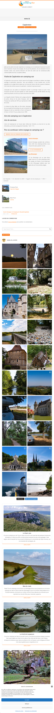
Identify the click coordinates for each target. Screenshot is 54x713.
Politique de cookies (19, 711)
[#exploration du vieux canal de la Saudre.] (14, 382)
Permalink (14, 214)
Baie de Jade (27, 586)
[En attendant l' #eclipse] (14, 256)
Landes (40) (21, 27)
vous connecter (12, 222)
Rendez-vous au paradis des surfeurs (17, 134)
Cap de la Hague (14, 189)
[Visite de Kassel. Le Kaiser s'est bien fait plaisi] (14, 459)
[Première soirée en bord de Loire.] (39, 433)
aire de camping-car (35, 179)
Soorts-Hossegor (33, 138)
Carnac (12, 199)
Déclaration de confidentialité (31, 711)
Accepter (27, 700)
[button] (52, 686)
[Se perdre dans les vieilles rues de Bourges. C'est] (39, 256)
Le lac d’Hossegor (35, 150)
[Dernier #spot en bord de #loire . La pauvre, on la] (39, 281)
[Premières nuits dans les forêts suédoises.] (39, 484)
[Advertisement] (27, 12)
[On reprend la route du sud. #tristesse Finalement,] (14, 484)
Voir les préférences (27, 707)
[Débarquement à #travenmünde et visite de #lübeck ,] (39, 459)
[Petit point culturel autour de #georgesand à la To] (14, 357)
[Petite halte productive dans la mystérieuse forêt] (14, 281)
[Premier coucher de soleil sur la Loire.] (14, 433)
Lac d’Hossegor (33, 154)
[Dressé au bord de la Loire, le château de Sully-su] (39, 408)
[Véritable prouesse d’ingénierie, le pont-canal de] (14, 332)
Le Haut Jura (27, 533)
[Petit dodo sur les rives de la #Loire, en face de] (14, 408)
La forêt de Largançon (27, 634)
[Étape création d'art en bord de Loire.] (39, 306)
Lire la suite (27, 544)
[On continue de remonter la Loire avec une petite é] (14, 306)
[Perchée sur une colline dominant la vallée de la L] (39, 382)
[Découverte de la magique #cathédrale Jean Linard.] (39, 357)
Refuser (27, 703)
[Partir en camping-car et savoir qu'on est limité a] (39, 332)
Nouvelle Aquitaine (30, 27)
